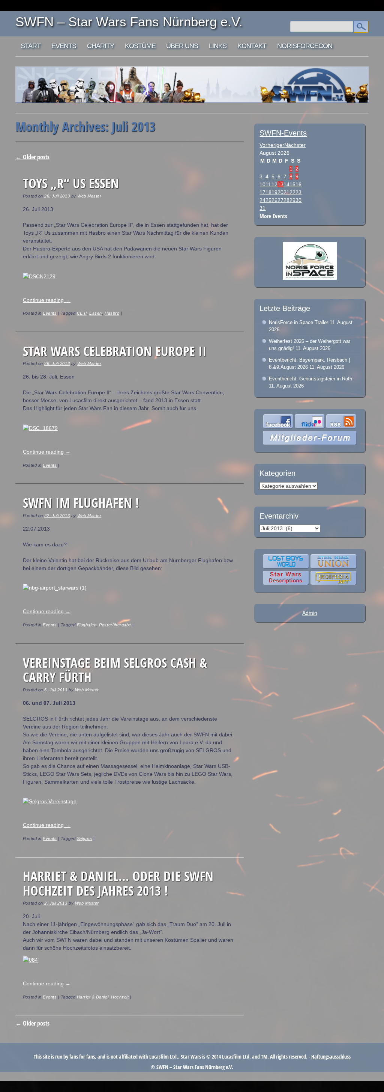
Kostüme (140, 46)
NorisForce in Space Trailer (298, 322)
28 (287, 200)
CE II (82, 313)
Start (30, 46)
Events (63, 46)
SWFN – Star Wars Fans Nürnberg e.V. (129, 21)
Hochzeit (120, 997)
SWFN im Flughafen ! (81, 502)
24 (263, 200)
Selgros (84, 838)
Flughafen (87, 625)
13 (281, 184)
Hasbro (112, 313)
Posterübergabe (115, 625)
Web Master (89, 196)
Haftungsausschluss (331, 1056)
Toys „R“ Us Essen (71, 183)
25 (269, 200)
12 (275, 184)
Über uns (182, 46)
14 (287, 184)
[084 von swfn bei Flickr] (30, 960)
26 (275, 200)
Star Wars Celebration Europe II (115, 351)
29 (293, 200)
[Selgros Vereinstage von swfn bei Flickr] (49, 801)
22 (293, 192)
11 (268, 184)
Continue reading (46, 300)
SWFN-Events (283, 133)
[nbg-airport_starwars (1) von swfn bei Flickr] (55, 588)
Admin (309, 613)
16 (299, 184)
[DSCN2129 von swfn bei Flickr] (39, 276)
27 (281, 200)
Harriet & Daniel (92, 997)
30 (299, 200)
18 (269, 192)
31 (263, 208)
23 (299, 192)
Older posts (32, 157)
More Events (273, 216)
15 (293, 184)
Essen (95, 313)
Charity (100, 46)
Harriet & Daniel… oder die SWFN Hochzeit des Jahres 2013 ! (118, 883)
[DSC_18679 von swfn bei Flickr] (40, 428)
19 (275, 192)
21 (287, 192)
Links (217, 46)
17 (263, 192)
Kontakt (251, 46)
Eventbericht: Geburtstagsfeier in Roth (310, 379)
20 (281, 192)
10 (263, 184)
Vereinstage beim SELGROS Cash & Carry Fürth (115, 670)
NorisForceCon (304, 46)
